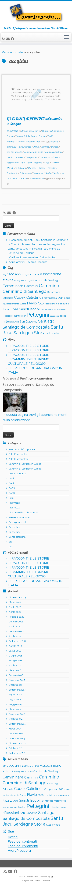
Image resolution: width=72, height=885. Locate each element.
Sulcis (49, 333)
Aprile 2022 (15, 607)
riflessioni (11, 321)
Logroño (38, 162)
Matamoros (60, 309)
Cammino (49, 285)
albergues (12, 147)
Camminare (13, 286)
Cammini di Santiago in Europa (31, 136)
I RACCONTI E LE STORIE (29, 346)
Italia (6, 309)
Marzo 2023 (15, 602)
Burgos (54, 147)
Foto (11, 498)
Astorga (45, 147)
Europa (23, 304)
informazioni (62, 303)
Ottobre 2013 (15, 748)
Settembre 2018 (17, 641)
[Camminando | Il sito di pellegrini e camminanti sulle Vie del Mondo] (36, 14)
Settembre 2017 (17, 689)
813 (4, 274)
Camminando (32, 877)
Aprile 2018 (15, 665)
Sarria (48, 173)
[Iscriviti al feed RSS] (4, 39)
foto (41, 303)
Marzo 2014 (15, 728)
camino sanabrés (15, 157)
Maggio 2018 (16, 660)
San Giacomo (28, 321)
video (56, 333)
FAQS (50, 136)
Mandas (49, 309)
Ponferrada (12, 173)
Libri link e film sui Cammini (23, 512)
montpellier (19, 316)
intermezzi (12, 141)
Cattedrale (8, 298)
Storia (39, 332)
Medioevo (8, 316)
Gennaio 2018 (16, 675)
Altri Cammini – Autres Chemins (28, 262)
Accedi (13, 837)
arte (36, 274)
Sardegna (23, 332)
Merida (10, 168)
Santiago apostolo (18, 522)
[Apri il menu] (66, 37)
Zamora (23, 178)
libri (42, 310)
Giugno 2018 (15, 655)
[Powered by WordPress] (52, 876)
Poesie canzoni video (19, 517)
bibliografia (19, 280)
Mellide (55, 162)
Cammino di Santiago (24, 291)
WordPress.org (19, 850)
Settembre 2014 (17, 724)
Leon (29, 162)
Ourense (32, 168)
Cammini (31, 286)
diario (67, 298)
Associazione (50, 274)
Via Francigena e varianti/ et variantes (32, 257)
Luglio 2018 (15, 651)
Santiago (46, 321)
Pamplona (53, 168)
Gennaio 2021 (16, 621)
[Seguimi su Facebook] (13, 39)
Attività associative (30, 131)
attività (8, 280)
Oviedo (42, 168)
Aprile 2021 (15, 612)
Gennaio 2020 (16, 631)
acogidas (54, 141)
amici (31, 275)
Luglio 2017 (15, 699)
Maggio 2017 (15, 704)
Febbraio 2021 (16, 616)
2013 (25, 274)
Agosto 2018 (15, 646)
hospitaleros (13, 162)
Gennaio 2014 (16, 733)
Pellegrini (38, 315)
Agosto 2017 (15, 694)
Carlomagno (53, 292)
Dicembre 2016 (17, 714)
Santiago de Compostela (26, 327)
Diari (60, 297)
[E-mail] (8, 39)
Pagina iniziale (12, 52)
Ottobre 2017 (15, 685)
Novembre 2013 (17, 743)
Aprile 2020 (15, 626)
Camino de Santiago (46, 280)
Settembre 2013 (17, 753)
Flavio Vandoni (37, 178)
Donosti (56, 157)
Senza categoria (27, 141)
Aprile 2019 (15, 636)
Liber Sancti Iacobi (25, 309)
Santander (38, 173)
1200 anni (14, 274)
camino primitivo (53, 152)
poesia (63, 316)
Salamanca (25, 173)
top (39, 141)
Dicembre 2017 (17, 680)
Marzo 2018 (15, 670)
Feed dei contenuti (22, 841)
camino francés (14, 152)
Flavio (32, 303)
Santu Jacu (14, 527)
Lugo (47, 162)
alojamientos (25, 147)
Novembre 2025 (17, 597)
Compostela (32, 157)
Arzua (36, 147)
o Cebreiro (21, 168)
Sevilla (56, 173)
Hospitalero (50, 304)
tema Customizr (42, 881)
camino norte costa (34, 152)
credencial (45, 157)
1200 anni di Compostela (22, 449)
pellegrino (54, 316)
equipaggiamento (11, 304)
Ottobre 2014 (16, 719)
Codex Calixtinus (29, 297)
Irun (23, 162)
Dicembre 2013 (17, 738)
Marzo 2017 (15, 709)
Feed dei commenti (23, 846)
